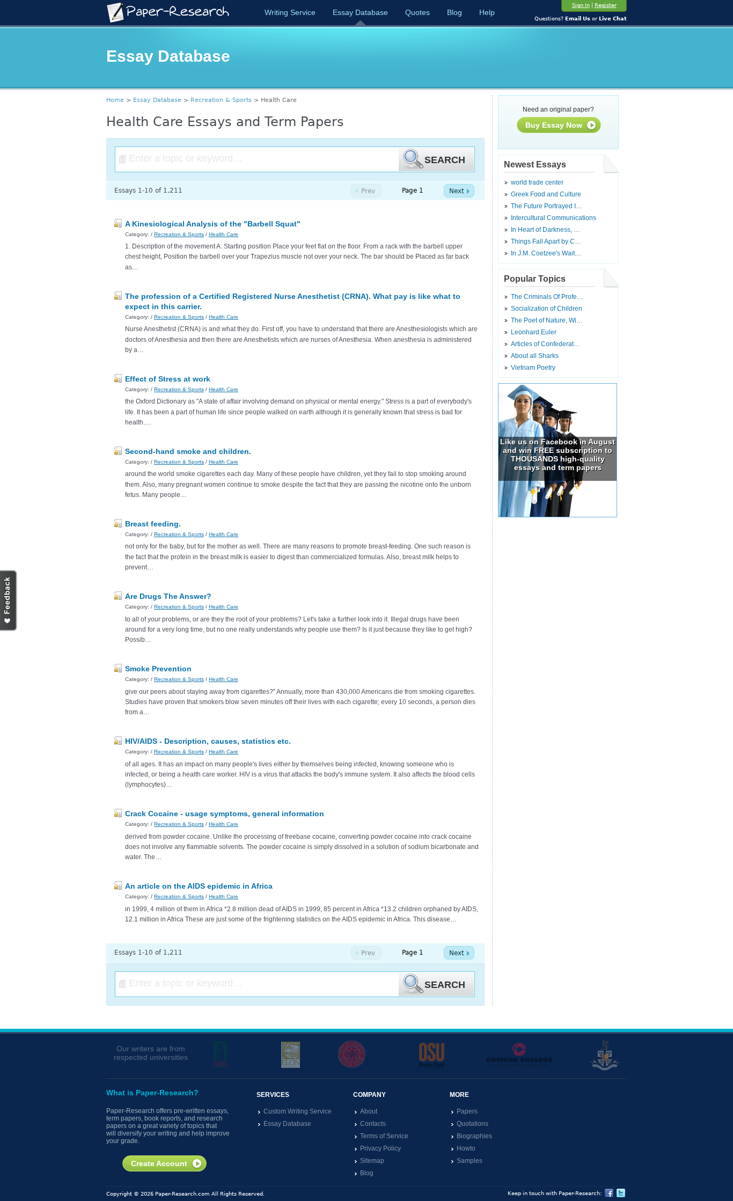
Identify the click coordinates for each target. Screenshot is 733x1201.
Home (115, 100)
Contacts (373, 1123)
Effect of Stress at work (167, 379)
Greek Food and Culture (546, 194)
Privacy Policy (380, 1148)
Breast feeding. (153, 523)
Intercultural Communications (553, 218)
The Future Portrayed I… (546, 206)
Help (487, 12)
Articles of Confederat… (545, 344)
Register (606, 5)
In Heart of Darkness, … (545, 229)
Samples (469, 1161)
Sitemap (372, 1161)
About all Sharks (535, 356)
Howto (466, 1148)
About (368, 1111)
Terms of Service (384, 1136)
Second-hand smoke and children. (188, 451)
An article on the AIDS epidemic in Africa (199, 886)
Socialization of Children (546, 308)
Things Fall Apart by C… (546, 241)
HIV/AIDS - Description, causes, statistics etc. (208, 741)
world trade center (537, 182)
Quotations (472, 1123)
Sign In (581, 5)
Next (456, 191)
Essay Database (360, 12)
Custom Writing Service (297, 1111)
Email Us (577, 18)
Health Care (223, 234)
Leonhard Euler (533, 332)
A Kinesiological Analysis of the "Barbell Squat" (212, 223)
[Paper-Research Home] (167, 12)
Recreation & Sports (221, 100)
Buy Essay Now (553, 125)
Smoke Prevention (158, 668)
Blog (454, 12)
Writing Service (290, 12)
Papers (467, 1111)
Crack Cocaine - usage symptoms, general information (224, 813)
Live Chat (613, 18)
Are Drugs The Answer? (168, 596)
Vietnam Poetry (533, 367)
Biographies (474, 1136)
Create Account (159, 1163)
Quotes (417, 12)
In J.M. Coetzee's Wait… (546, 253)
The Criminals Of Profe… (547, 297)
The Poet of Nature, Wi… (547, 320)
